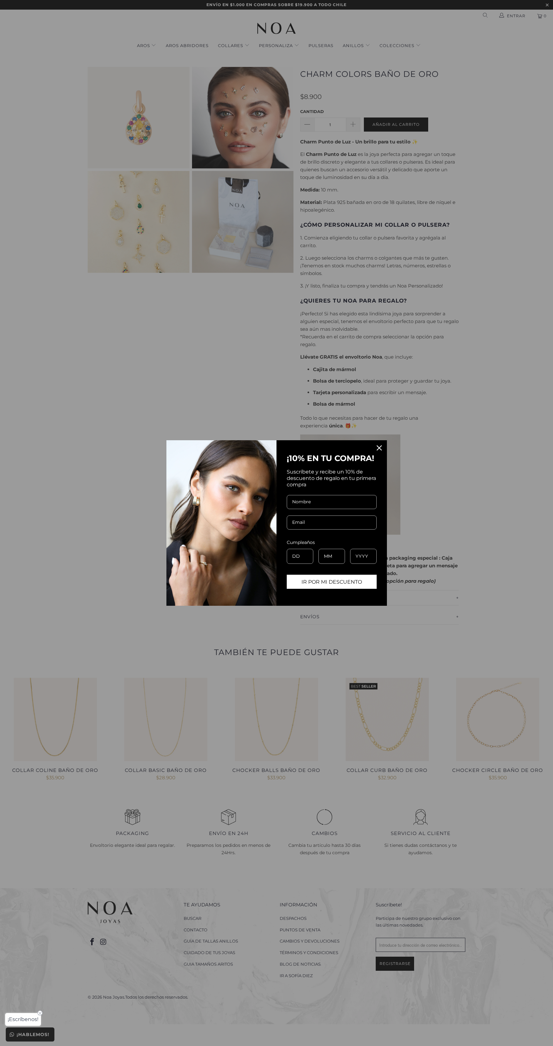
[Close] (379, 448)
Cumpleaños (301, 542)
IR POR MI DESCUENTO (331, 582)
